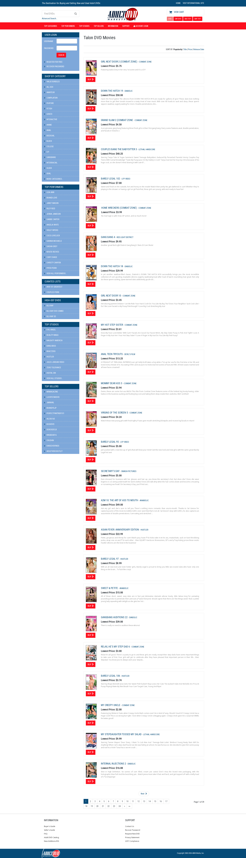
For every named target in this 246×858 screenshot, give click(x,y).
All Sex (49, 87)
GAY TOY (197, 19)
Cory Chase (51, 257)
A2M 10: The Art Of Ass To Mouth (120, 500)
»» (129, 806)
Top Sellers (99, 25)
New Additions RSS (51, 841)
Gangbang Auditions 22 (114, 617)
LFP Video (126, 178)
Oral (48, 173)
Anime (49, 125)
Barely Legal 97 (110, 558)
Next (143, 794)
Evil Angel (51, 330)
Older (49, 168)
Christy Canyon (53, 262)
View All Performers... (56, 273)
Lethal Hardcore (147, 149)
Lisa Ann (50, 192)
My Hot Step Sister (112, 324)
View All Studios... (54, 378)
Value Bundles (53, 81)
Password (49, 48)
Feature (50, 103)
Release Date (198, 49)
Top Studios (84, 25)
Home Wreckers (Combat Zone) (119, 207)
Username (48, 41)
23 (114, 806)
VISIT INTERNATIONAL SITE (193, 3)
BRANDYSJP (51, 408)
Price (190, 49)
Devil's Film (129, 354)
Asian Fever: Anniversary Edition (120, 529)
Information (113, 25)
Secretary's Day (110, 471)
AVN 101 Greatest (54, 287)
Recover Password (55, 66)
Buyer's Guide (49, 826)
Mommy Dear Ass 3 (112, 383)
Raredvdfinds (52, 446)
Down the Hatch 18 (112, 266)
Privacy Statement (132, 837)
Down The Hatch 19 (112, 90)
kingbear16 (51, 435)
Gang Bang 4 (108, 237)
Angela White (52, 225)
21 (103, 806)
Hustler (50, 357)
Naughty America (54, 340)
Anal (48, 130)
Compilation (52, 98)
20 (97, 806)
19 (92, 806)
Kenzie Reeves (52, 252)
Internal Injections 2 (114, 763)
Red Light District (125, 237)
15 (155, 801)
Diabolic (129, 91)
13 (144, 801)
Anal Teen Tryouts (112, 354)
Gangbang (51, 157)
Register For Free (54, 62)
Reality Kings (52, 335)
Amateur (50, 92)
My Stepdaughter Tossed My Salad (121, 734)
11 (133, 801)
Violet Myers (52, 230)
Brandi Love (51, 198)
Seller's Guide (49, 830)
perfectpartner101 (55, 413)
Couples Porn (52, 292)
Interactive (51, 119)
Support (126, 25)
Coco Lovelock (53, 235)
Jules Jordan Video (55, 362)
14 (150, 801)
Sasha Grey (51, 246)
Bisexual (50, 136)
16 (161, 801)
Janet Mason (52, 203)
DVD (169, 19)
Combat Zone (145, 61)
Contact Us (129, 826)
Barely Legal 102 (111, 178)
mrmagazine (52, 392)
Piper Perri (51, 268)
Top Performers (68, 25)
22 (108, 806)
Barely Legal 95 (110, 441)
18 (86, 806)
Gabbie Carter (52, 219)
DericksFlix (51, 429)
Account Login (141, 25)
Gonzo (49, 114)
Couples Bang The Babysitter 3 (119, 149)
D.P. (47, 152)
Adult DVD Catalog (51, 837)
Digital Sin (51, 373)
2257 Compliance (132, 841)
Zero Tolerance (53, 367)
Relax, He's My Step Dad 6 (115, 646)
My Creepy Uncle (111, 705)
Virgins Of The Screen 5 (114, 412)
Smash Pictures (128, 471)
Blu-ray (49, 305)
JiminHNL (50, 402)
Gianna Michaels (54, 241)
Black (49, 141)
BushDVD (50, 424)
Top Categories (50, 25)
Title (185, 49)
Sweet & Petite (109, 588)
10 (127, 801)
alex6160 (50, 419)
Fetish (49, 108)
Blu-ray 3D (51, 316)
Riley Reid (50, 208)
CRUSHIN (50, 440)
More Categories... (54, 179)
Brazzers (51, 351)
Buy (90, 79)
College (50, 146)
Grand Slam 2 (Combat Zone (117, 120)
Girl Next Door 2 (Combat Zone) (119, 61)
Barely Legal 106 (111, 675)
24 (120, 806)
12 (139, 801)
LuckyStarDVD (53, 397)
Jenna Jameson (53, 214)
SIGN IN (61, 55)
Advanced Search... (49, 18)
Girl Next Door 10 (111, 295)
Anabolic (144, 500)
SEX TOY (188, 19)
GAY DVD (178, 19)
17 (166, 801)
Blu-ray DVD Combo (54, 311)
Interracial (51, 163)
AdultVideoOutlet (54, 451)
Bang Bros (51, 346)
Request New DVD (132, 834)
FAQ (45, 834)
